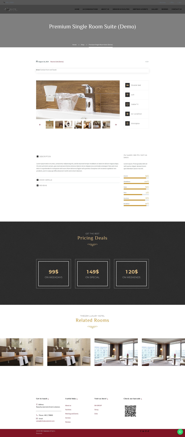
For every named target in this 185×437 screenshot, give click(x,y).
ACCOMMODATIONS (90, 9)
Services (68, 418)
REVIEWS (165, 9)
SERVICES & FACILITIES (121, 9)
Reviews (68, 422)
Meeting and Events (71, 414)
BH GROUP (98, 405)
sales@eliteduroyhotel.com (45, 421)
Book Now (163, 2)
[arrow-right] (116, 125)
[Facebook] (141, 431)
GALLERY (154, 9)
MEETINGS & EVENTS (140, 9)
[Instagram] (146, 431)
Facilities (68, 410)
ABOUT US (105, 9)
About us (68, 405)
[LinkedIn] (143, 431)
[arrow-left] (40, 125)
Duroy (96, 410)
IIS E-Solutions (45, 431)
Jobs (180, 2)
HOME (77, 9)
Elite (96, 414)
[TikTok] (148, 431)
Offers (172, 2)
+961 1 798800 (10, 2)
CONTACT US (177, 9)
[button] (180, 432)
